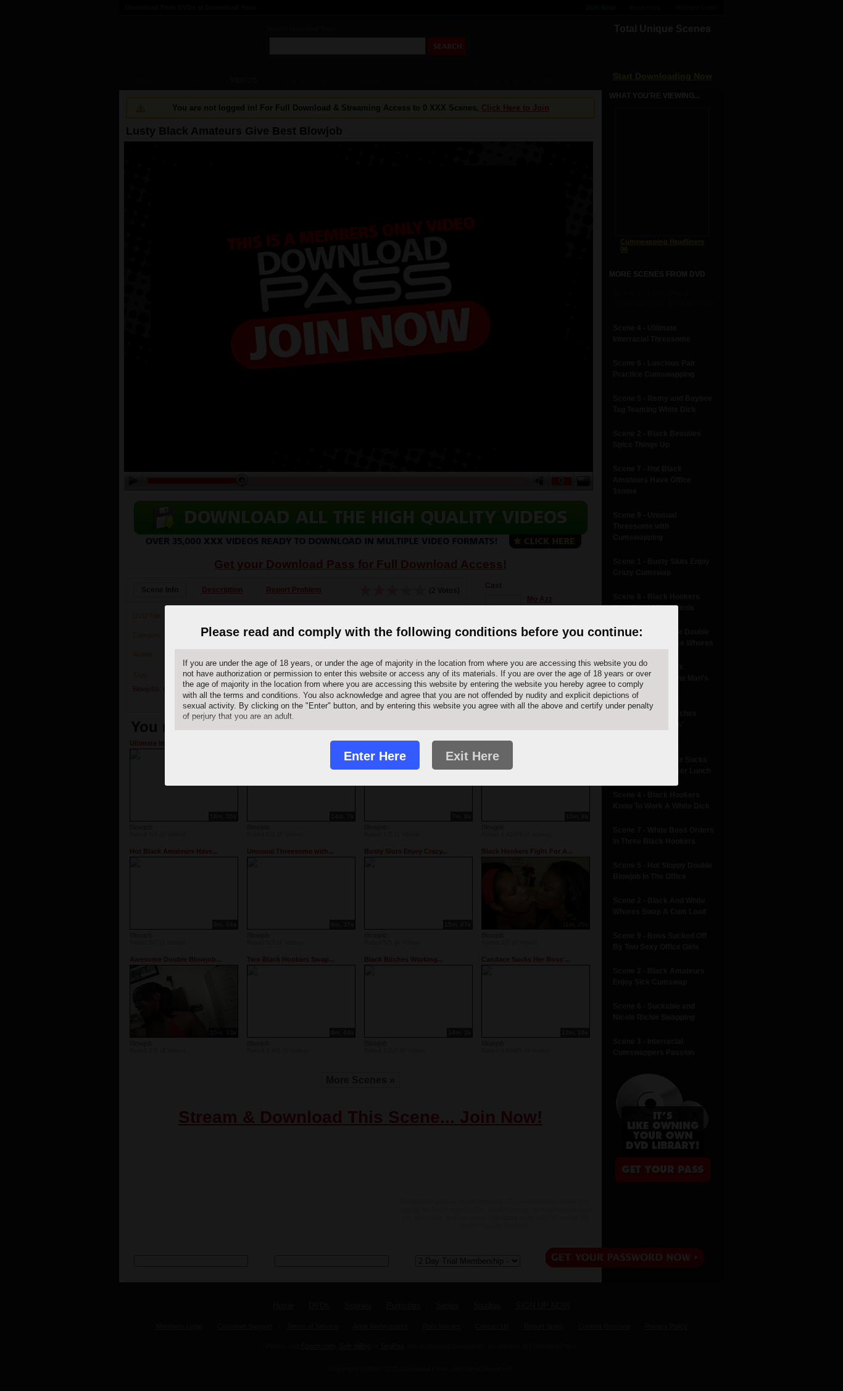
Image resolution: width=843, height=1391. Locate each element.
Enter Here (375, 756)
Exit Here (472, 756)
